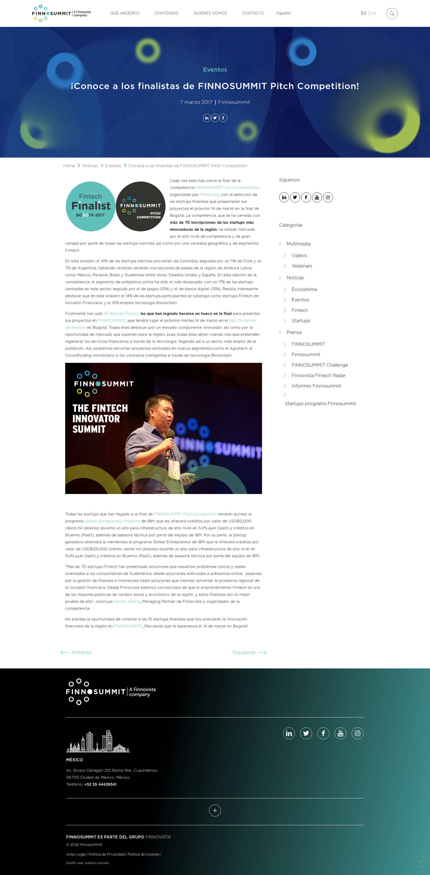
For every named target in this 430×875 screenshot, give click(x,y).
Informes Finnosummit (316, 386)
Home (69, 166)
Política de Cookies (144, 854)
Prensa (294, 332)
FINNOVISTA (158, 837)
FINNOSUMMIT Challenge (320, 365)
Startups (301, 321)
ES (363, 13)
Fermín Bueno (127, 601)
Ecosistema (304, 289)
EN (373, 13)
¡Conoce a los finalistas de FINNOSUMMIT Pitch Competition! (187, 166)
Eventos (113, 166)
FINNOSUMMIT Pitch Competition (227, 188)
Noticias (90, 166)
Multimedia (299, 244)
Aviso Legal (76, 854)
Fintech (300, 310)
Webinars (302, 266)
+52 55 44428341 (100, 784)
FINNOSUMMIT (112, 321)
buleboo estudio (97, 863)
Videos (299, 256)
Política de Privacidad (107, 854)
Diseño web (74, 863)
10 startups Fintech (121, 314)
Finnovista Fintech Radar (319, 376)
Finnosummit (306, 355)
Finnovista (209, 195)
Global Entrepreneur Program (112, 521)
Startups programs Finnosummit (320, 404)
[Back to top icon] (420, 862)
